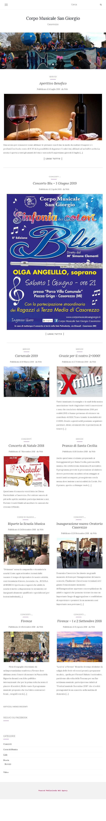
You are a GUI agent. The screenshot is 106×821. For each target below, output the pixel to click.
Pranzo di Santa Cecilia (79, 445)
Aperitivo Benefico (53, 83)
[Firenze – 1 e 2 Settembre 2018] (79, 647)
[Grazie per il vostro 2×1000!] (79, 381)
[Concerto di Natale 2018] (26, 471)
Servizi (53, 77)
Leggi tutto (53, 159)
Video (6, 772)
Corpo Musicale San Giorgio (53, 18)
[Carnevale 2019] (26, 381)
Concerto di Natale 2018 (26, 445)
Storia (6, 760)
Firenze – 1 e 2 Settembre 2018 (79, 621)
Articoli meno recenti (15, 707)
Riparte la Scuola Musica (26, 524)
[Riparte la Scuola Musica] (26, 549)
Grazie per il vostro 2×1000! (79, 356)
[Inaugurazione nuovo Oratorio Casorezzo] (79, 553)
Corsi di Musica (25, 517)
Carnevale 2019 (26, 356)
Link (5, 755)
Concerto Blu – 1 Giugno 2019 (55, 183)
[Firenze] (26, 647)
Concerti (54, 177)
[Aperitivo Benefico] (53, 117)
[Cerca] (101, 5)
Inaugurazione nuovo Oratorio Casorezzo (79, 525)
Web (66, 89)
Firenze (26, 621)
